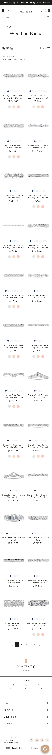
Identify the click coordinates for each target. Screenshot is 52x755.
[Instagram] (37, 740)
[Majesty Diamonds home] (26, 10)
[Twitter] (47, 740)
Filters (43, 48)
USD (12, 740)
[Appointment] (8, 10)
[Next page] (39, 644)
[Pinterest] (42, 740)
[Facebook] (31, 740)
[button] (3, 48)
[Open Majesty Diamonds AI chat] (45, 749)
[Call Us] (41, 10)
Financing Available (10, 738)
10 (35, 644)
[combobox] (24, 18)
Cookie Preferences (10, 743)
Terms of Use (27, 751)
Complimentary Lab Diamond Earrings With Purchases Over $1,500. (26, 3)
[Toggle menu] (4, 10)
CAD (7, 740)
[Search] (48, 17)
